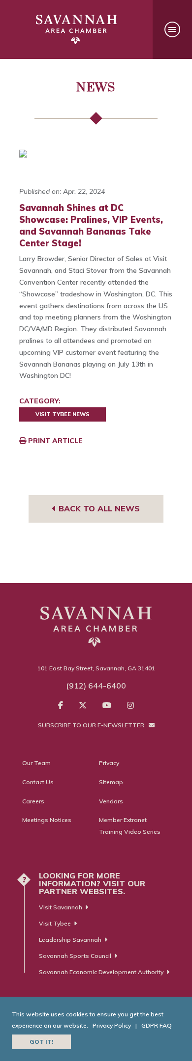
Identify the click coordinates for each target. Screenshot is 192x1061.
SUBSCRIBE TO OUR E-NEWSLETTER (92, 725)
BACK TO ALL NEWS (98, 508)
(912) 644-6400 (96, 685)
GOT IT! (41, 1041)
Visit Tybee (55, 923)
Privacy (109, 763)
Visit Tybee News (62, 414)
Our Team (36, 763)
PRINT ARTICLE (54, 440)
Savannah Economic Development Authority (101, 972)
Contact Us (38, 782)
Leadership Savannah (70, 939)
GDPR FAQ (156, 1025)
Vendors (111, 801)
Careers (33, 801)
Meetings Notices (46, 819)
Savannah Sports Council (75, 955)
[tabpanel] (96, 154)
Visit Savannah (60, 907)
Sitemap (111, 782)
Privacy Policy (112, 1025)
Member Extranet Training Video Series (129, 825)
